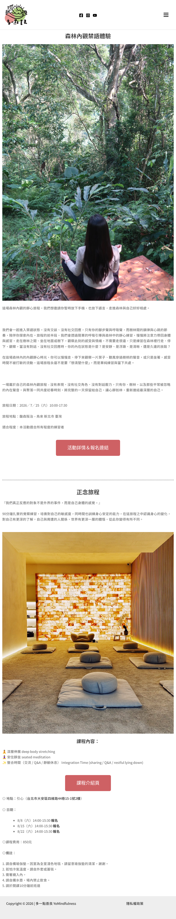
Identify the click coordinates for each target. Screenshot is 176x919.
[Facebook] (81, 15)
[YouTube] (95, 15)
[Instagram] (88, 15)
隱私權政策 (134, 903)
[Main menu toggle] (166, 14)
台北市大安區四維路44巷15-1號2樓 (53, 798)
